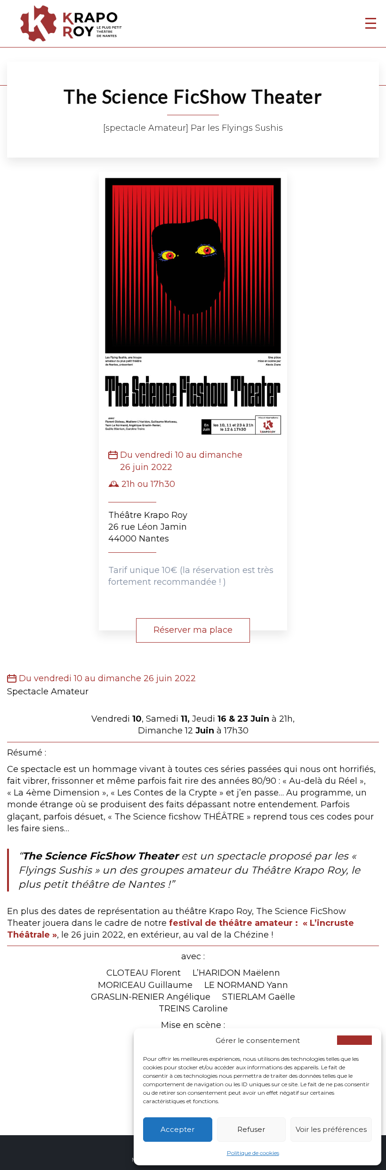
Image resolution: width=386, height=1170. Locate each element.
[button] (354, 1040)
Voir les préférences (331, 1129)
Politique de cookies (253, 1152)
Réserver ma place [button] (193, 630)
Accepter (177, 1129)
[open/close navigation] (371, 23)
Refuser (251, 1129)
